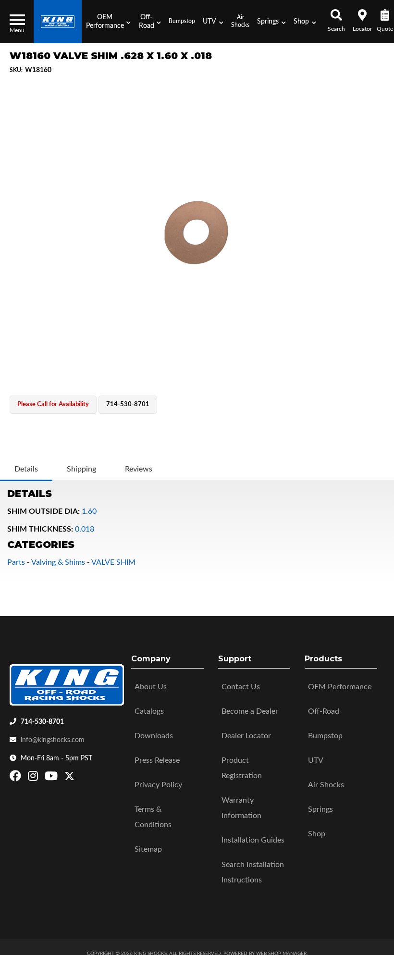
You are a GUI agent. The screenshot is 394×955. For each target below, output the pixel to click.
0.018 (84, 529)
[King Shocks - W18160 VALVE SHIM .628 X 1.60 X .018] (197, 234)
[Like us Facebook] (17, 778)
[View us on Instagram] (34, 778)
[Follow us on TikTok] (79, 778)
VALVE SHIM (113, 562)
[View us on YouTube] (52, 778)
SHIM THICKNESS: (40, 529)
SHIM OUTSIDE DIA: (43, 511)
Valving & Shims (58, 562)
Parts (16, 562)
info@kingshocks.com (53, 740)
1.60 (89, 511)
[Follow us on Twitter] (69, 778)
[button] (108, 21)
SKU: (16, 70)
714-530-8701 (42, 722)
